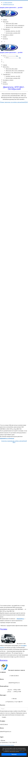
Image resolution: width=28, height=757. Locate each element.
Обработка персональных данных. (7, 745)
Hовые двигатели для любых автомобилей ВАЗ (14, 102)
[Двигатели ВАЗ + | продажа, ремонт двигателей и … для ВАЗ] (9, 16)
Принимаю (14, 754)
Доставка (3, 629)
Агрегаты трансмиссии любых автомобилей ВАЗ (14, 441)
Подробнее (22, 751)
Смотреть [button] (4, 717)
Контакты (3, 660)
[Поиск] (26, 708)
